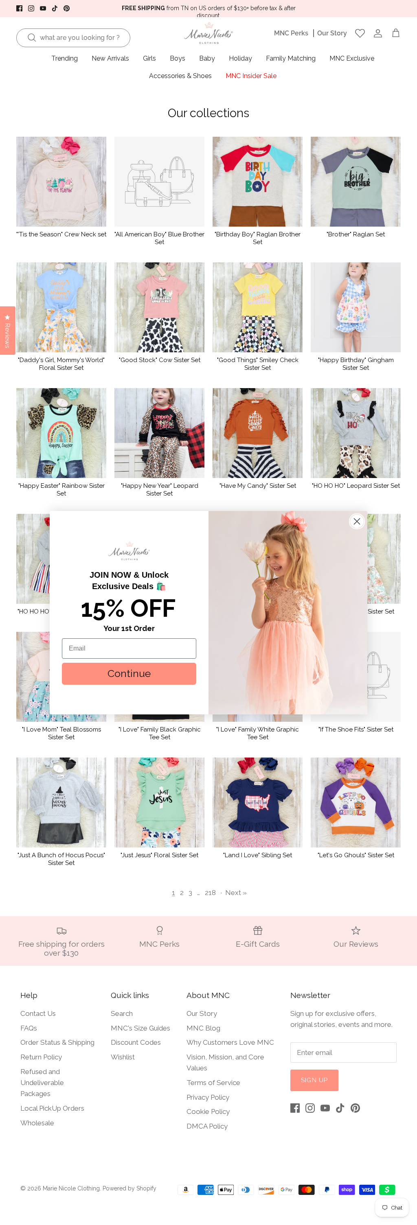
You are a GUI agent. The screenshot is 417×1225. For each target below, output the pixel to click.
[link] (129, 551)
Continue (129, 673)
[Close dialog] (357, 521)
